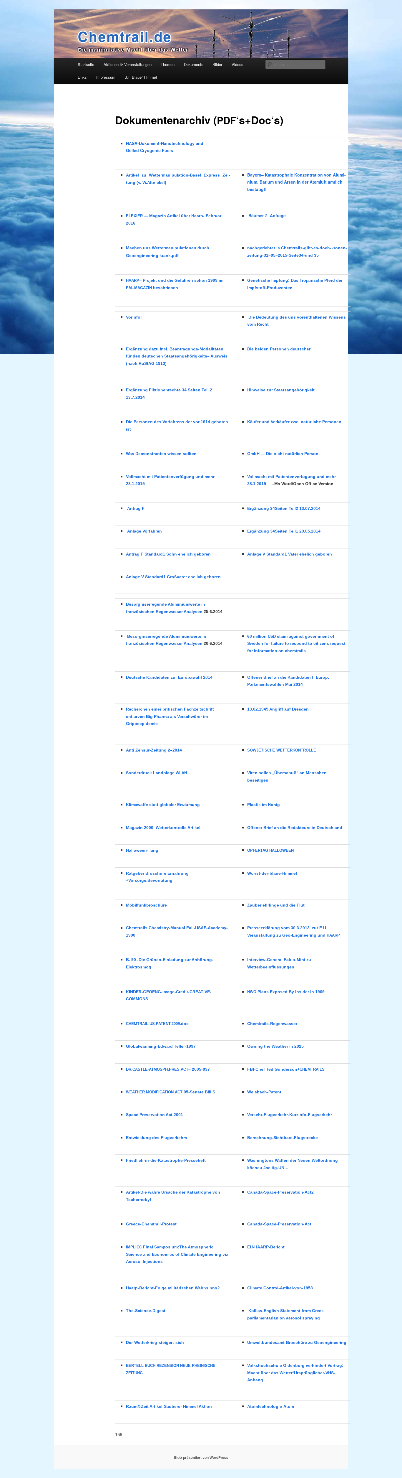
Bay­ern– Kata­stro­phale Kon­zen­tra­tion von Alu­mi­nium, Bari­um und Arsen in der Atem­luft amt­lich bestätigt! (296, 182)
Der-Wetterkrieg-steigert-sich (155, 1342)
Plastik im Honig (263, 804)
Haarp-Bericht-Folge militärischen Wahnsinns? (173, 1288)
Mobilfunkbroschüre (146, 905)
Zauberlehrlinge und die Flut (276, 905)
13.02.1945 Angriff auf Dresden (278, 709)
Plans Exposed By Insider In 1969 (286, 991)
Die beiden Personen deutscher (278, 349)
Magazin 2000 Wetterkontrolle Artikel (163, 827)
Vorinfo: (134, 317)
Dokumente (193, 64)
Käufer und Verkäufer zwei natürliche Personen (294, 421)
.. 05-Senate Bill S (170, 1092)
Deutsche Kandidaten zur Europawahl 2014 (169, 677)
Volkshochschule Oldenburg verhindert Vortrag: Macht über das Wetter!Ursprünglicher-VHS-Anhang (295, 1373)
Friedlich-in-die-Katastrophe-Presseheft (166, 1160)
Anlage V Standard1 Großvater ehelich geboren (173, 576)
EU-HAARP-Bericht (266, 1247)
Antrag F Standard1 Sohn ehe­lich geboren (168, 554)
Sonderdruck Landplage (156, 772)
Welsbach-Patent (264, 1092)
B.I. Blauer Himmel (140, 77)
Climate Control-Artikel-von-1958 (280, 1288)
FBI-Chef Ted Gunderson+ (286, 1069)
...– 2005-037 (168, 1069)
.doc (157, 1023)
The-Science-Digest (145, 1310)
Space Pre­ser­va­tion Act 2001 (154, 1114)
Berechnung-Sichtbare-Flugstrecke (282, 1137)
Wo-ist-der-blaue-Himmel (272, 873)
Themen (168, 64)
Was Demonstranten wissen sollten (161, 453)
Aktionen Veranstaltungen (128, 64)
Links (82, 77)
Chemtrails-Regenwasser (272, 1023)
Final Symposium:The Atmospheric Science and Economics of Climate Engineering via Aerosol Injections (177, 1254)
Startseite (86, 64)
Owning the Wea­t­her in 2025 (275, 1046)
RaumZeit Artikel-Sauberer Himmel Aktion (169, 1406)
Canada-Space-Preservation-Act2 (280, 1192)
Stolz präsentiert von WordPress (201, 1457)
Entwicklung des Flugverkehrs (156, 1137)
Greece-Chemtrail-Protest (151, 1224)
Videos (237, 64)
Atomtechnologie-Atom (270, 1406)
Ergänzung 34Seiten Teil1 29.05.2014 (283, 531)
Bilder (217, 64)
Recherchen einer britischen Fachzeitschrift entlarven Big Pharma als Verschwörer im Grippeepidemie (170, 716)
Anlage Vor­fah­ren (144, 531)
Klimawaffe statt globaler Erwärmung (163, 804)
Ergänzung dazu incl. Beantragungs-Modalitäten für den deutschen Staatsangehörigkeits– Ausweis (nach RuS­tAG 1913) (176, 356)
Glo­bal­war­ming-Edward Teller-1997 (161, 1046)
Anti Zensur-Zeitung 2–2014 (154, 750)
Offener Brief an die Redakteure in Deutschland (294, 827)
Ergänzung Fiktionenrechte (153, 390)
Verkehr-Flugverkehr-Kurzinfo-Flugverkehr (289, 1114)
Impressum (105, 77)
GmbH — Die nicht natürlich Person (282, 453)
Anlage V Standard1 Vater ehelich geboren (289, 554)
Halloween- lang (142, 850)
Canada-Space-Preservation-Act (279, 1224)
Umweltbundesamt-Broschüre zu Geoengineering (296, 1342)
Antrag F (135, 508)
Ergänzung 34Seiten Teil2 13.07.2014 (283, 508)
